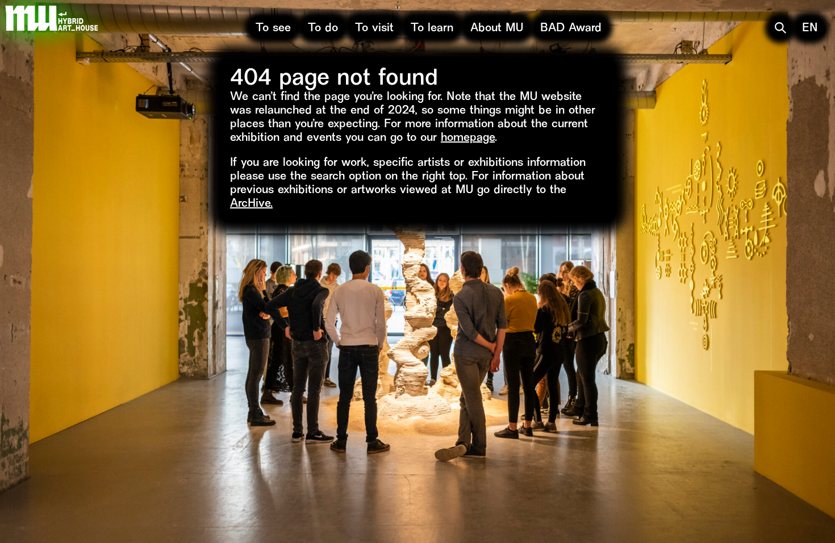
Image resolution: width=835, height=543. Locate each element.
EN (810, 28)
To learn (432, 28)
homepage (468, 138)
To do (323, 28)
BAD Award (571, 28)
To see (273, 28)
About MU (496, 28)
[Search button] (780, 28)
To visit (374, 28)
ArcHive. (251, 204)
